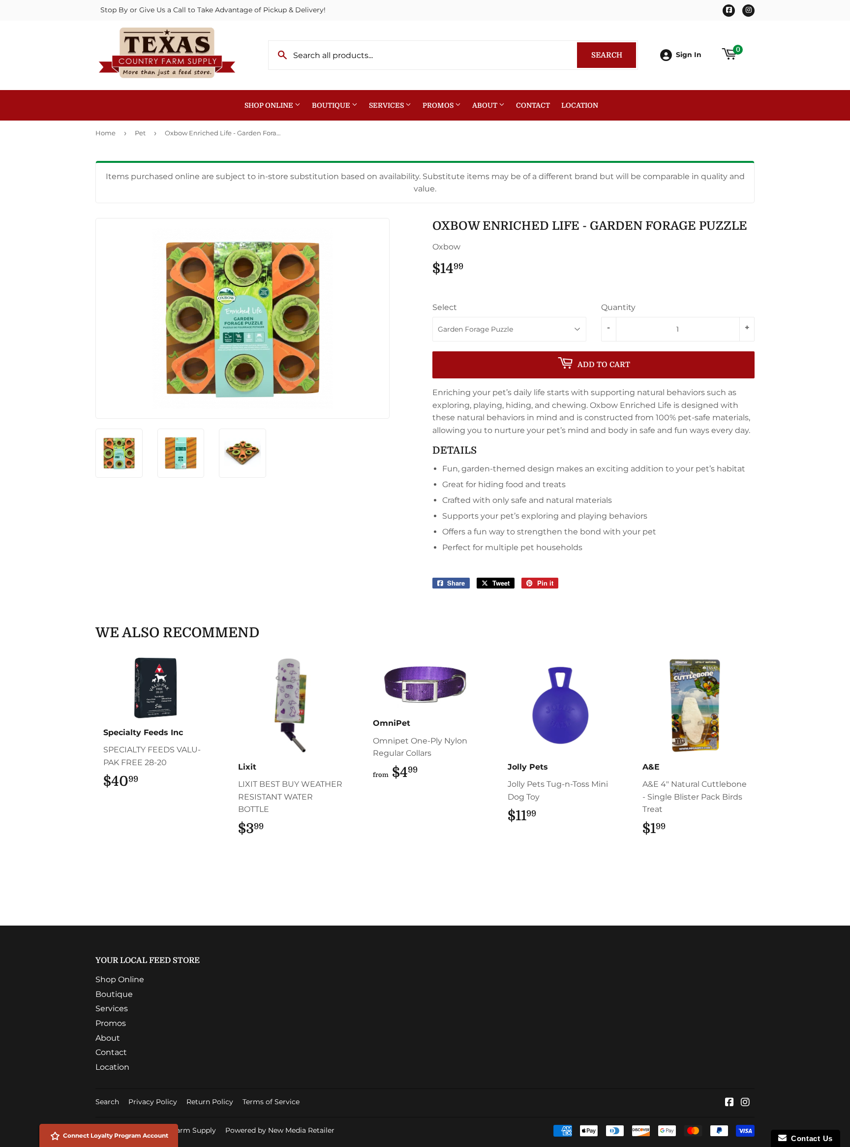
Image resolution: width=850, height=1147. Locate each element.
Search (613, 55)
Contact (533, 105)
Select (444, 307)
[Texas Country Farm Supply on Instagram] (745, 1103)
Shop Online (269, 105)
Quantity (618, 307)
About (485, 105)
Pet (140, 133)
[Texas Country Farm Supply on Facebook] (729, 1103)
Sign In (688, 55)
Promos (439, 105)
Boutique (332, 105)
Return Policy (209, 1102)
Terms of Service (271, 1102)
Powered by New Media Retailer (279, 1130)
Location (579, 105)
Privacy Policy (152, 1102)
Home (105, 133)
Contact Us (810, 1138)
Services (387, 105)
